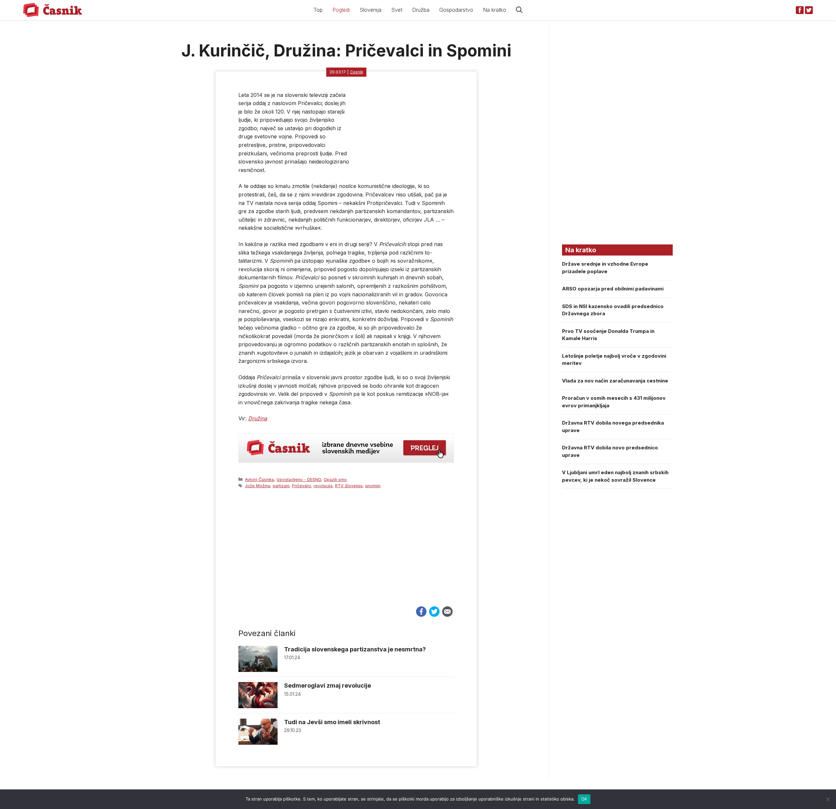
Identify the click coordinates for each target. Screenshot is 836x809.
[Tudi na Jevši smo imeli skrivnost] (258, 743)
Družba (420, 10)
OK (584, 798)
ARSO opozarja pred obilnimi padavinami (613, 289)
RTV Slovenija (348, 485)
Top (318, 10)
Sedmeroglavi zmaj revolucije (327, 685)
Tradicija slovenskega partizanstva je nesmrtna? (355, 649)
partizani (281, 485)
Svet (396, 10)
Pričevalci (301, 485)
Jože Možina (257, 485)
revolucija (323, 485)
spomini (372, 485)
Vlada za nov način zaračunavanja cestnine (615, 381)
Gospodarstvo (456, 10)
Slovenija (370, 10)
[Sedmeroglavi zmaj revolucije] (258, 706)
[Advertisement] (346, 553)
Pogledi (341, 10)
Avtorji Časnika (259, 479)
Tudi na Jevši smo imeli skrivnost (332, 722)
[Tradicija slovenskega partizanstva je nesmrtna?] (258, 670)
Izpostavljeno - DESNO (299, 479)
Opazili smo (335, 479)
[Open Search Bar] (519, 10)
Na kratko (494, 10)
